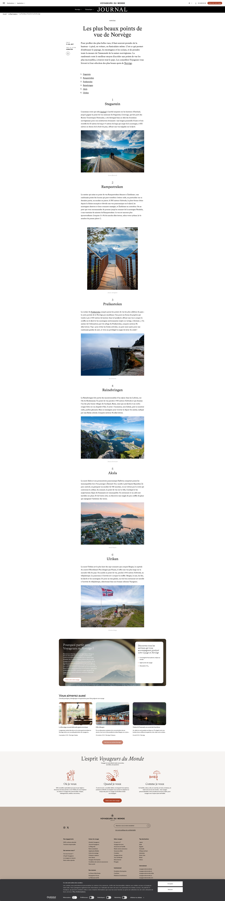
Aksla (85, 89)
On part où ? (117, 842)
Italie (140, 844)
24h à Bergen (100, 727)
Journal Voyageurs (94, 844)
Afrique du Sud (143, 851)
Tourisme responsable (69, 844)
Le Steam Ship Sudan (95, 873)
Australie (141, 849)
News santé (92, 864)
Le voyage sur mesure (69, 858)
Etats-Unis (142, 855)
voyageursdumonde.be (145, 869)
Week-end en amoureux (120, 849)
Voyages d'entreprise (94, 859)
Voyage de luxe (118, 855)
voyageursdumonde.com (146, 877)
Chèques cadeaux (94, 855)
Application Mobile (94, 851)
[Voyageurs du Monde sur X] (68, 827)
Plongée (116, 862)
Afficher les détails (136, 897)
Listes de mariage (93, 853)
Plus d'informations (79, 892)
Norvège (112, 20)
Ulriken (86, 93)
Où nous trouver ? (68, 853)
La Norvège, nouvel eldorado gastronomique (73, 727)
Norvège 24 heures (110, 735)
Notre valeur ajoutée (69, 860)
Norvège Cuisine (73, 735)
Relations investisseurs (120, 875)
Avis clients (92, 857)
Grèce (141, 859)
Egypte (141, 846)
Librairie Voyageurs (94, 842)
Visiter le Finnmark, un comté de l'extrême (146, 727)
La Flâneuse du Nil (94, 877)
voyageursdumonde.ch (145, 871)
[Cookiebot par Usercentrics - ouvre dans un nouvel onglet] (51, 897)
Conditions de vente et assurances (98, 862)
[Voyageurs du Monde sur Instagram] (64, 827)
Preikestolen (87, 81)
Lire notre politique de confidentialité (125, 830)
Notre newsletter (93, 849)
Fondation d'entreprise (120, 871)
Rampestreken (88, 78)
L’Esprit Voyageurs (68, 856)
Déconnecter (117, 859)
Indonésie (142, 853)
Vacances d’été (118, 851)
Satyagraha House (94, 875)
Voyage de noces (118, 844)
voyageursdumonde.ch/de (146, 873)
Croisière (116, 853)
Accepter (170, 883)
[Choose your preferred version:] (190, 3)
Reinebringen (88, 85)
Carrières (116, 873)
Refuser (170, 889)
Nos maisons (92, 870)
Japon (141, 842)
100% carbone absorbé (69, 842)
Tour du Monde (118, 857)
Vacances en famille (119, 846)
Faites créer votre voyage (72, 680)
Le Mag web (92, 846)
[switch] (91, 897)
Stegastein (87, 74)
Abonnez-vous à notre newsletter (125, 826)
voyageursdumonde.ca (145, 875)
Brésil (140, 857)
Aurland (103, 112)
